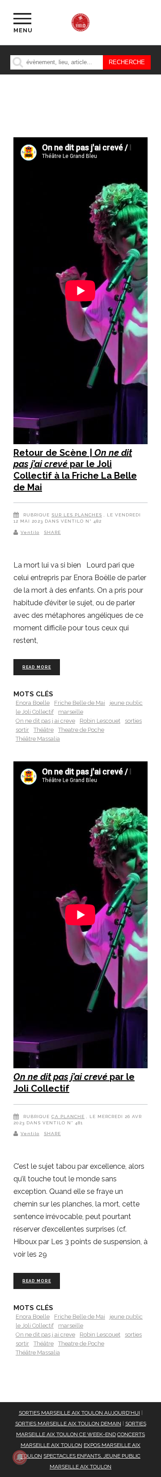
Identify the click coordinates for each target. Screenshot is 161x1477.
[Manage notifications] (20, 1457)
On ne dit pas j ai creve (45, 720)
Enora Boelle (33, 702)
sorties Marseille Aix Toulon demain (68, 1423)
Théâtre (44, 729)
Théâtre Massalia (38, 738)
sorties (133, 720)
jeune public (126, 702)
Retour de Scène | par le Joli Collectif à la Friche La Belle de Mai (75, 470)
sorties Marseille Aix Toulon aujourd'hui (79, 1413)
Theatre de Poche (81, 729)
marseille (70, 711)
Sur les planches (76, 514)
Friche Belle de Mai (79, 702)
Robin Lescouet (100, 720)
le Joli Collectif (35, 711)
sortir (22, 729)
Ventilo (30, 532)
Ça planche (68, 1116)
